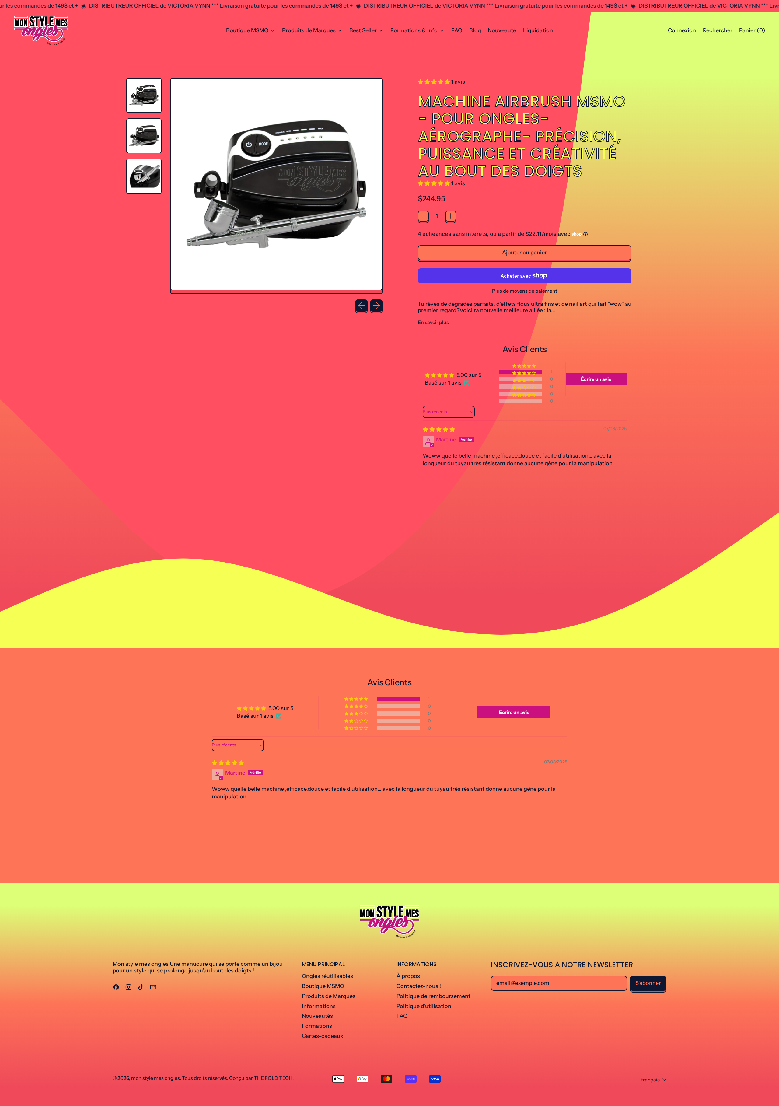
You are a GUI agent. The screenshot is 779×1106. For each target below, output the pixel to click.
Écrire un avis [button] (596, 379)
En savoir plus (433, 322)
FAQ (456, 30)
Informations (319, 1006)
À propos (408, 976)
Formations (317, 1026)
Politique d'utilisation (423, 1006)
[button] (717, 31)
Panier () (752, 32)
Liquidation (538, 30)
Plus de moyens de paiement (524, 291)
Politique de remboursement (433, 996)
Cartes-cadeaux (322, 1036)
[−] (423, 216)
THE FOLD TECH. (274, 1078)
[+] (450, 216)
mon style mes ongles (155, 1078)
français (650, 1079)
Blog (475, 30)
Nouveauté (502, 30)
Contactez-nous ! (418, 986)
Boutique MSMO (323, 986)
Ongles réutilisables (327, 976)
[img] (439, 429)
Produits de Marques (328, 996)
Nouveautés (317, 1016)
